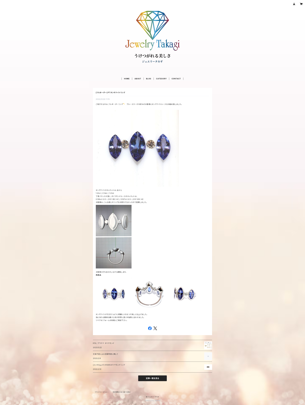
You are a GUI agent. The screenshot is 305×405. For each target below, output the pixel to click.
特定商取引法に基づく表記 (122, 392)
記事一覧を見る (152, 378)
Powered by (150, 401)
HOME (127, 79)
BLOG (148, 79)
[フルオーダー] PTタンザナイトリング (110, 92)
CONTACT (176, 79)
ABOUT (138, 79)
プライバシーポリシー (102, 392)
